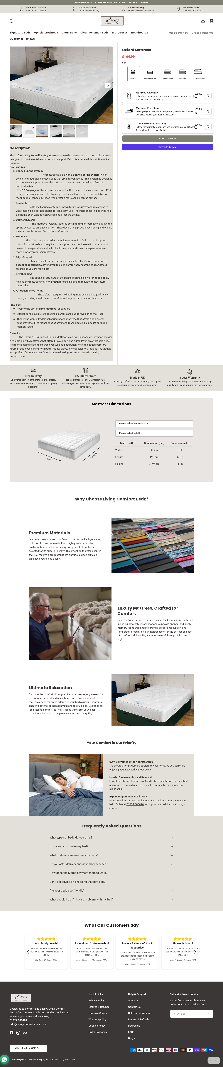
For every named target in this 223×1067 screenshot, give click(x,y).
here (44, 10)
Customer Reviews (22, 39)
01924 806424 (178, 33)
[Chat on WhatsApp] (4, 1059)
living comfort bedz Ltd (26, 1059)
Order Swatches (202, 33)
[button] (211, 20)
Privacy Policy (96, 1000)
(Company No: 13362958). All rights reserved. (56, 1059)
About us (133, 1000)
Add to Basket (167, 138)
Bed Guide (134, 1025)
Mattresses (120, 32)
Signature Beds (20, 32)
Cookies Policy (96, 1025)
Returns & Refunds (99, 1006)
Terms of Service (98, 1013)
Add (208, 95)
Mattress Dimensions (111, 403)
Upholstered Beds (46, 32)
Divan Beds (69, 32)
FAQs (131, 1032)
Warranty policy (97, 1019)
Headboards (139, 32)
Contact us (134, 1006)
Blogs (131, 1038)
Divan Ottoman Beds (94, 32)
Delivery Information (139, 1013)
